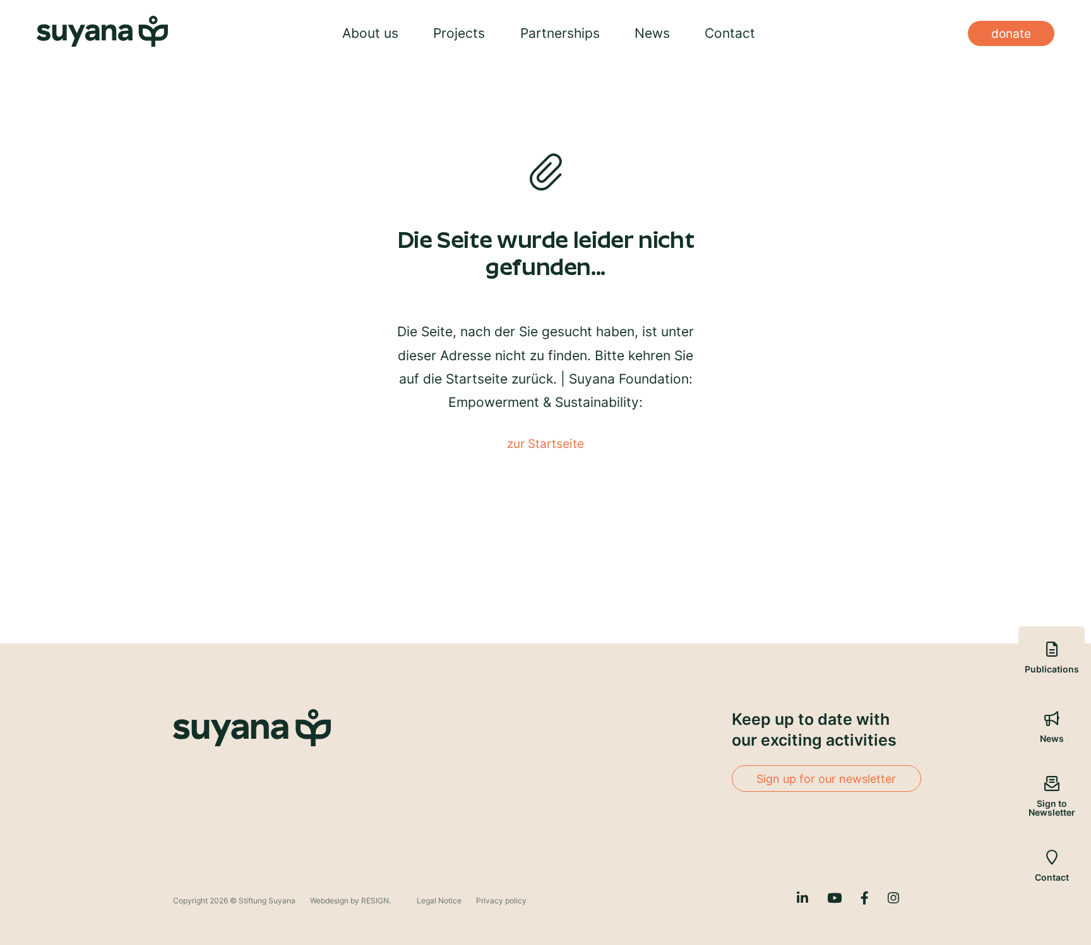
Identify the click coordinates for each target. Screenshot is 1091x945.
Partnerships (560, 33)
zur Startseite (545, 443)
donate (1011, 33)
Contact (730, 33)
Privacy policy (501, 900)
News (652, 33)
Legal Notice (440, 900)
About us (370, 33)
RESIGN (375, 900)
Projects (459, 33)
